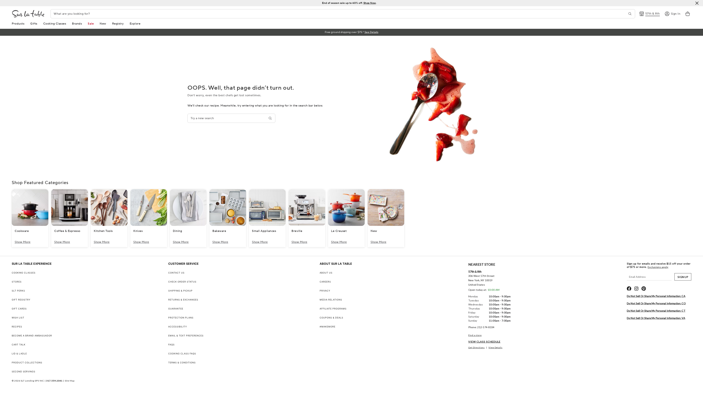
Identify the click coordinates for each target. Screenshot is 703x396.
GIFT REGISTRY (21, 299)
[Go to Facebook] (629, 288)
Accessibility (177, 326)
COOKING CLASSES (24, 272)
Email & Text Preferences (186, 335)
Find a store (475, 335)
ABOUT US (326, 272)
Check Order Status (182, 281)
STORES (17, 281)
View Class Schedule (484, 341)
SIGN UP (683, 276)
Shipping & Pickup (180, 290)
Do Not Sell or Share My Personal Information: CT (656, 310)
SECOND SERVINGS (23, 371)
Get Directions (476, 347)
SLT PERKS (18, 290)
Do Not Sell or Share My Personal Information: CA (656, 296)
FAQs (171, 344)
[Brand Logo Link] (28, 13)
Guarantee (175, 308)
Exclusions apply (658, 267)
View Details (495, 347)
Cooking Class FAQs (182, 353)
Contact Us (176, 272)
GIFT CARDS (19, 308)
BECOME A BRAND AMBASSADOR (32, 335)
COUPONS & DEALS (331, 317)
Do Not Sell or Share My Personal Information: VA (656, 318)
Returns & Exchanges (183, 299)
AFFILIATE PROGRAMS (333, 308)
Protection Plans (181, 317)
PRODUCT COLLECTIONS (27, 362)
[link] (687, 13)
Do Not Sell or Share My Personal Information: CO (656, 303)
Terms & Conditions (182, 362)
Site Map (70, 380)
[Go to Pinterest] (643, 288)
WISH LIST (18, 317)
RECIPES (17, 326)
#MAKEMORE (327, 326)
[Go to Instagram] (636, 288)
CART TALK (18, 344)
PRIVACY (325, 290)
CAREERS (325, 281)
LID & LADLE (19, 353)
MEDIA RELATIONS (331, 299)
